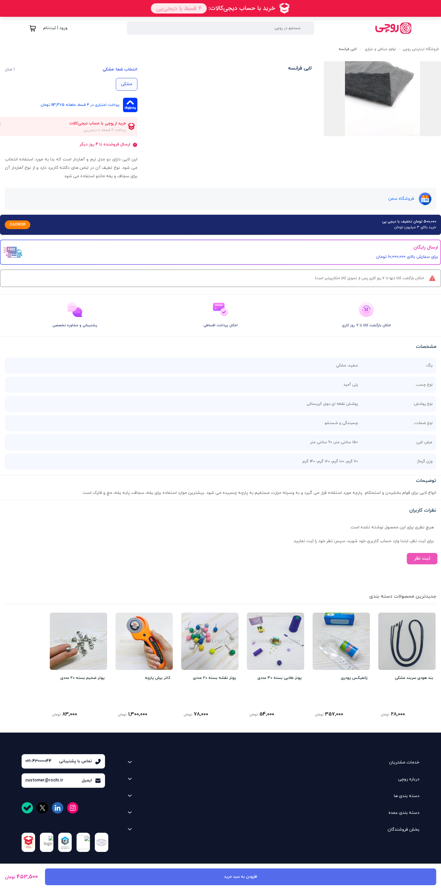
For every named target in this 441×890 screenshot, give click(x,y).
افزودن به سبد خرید (240, 877)
